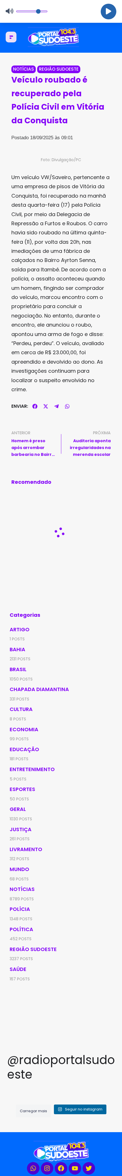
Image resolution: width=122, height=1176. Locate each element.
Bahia (17, 649)
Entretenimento (32, 769)
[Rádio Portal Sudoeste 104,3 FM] (61, 37)
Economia (24, 729)
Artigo (20, 629)
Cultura (21, 709)
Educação (24, 749)
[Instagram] (47, 1168)
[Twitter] (89, 1168)
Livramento (26, 849)
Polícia (20, 909)
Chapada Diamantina (39, 689)
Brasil (18, 669)
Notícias (23, 69)
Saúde (18, 969)
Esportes (22, 789)
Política (21, 929)
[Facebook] (61, 1168)
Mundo (19, 869)
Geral (18, 809)
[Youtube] (75, 1168)
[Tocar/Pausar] (108, 11)
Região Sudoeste (59, 69)
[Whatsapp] (33, 1168)
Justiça (20, 829)
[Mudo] (9, 11)
